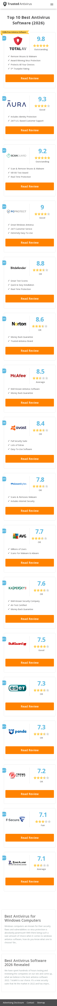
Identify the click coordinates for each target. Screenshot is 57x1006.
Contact (30, 1002)
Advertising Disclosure (13, 1002)
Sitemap (41, 1002)
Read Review (30, 78)
